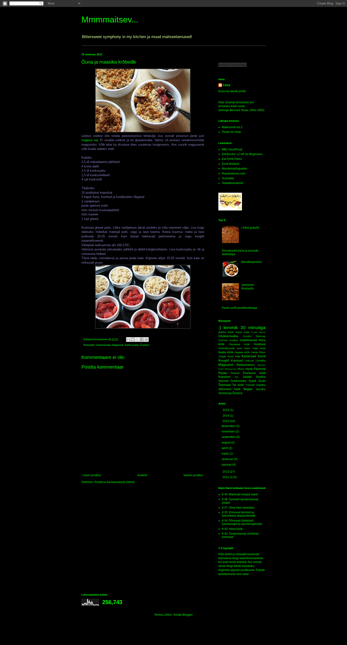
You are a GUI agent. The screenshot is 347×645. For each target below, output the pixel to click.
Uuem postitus (92, 475)
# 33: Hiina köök (232, 529)
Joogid (222, 356)
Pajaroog (260, 368)
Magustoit (117, 345)
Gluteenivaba (103, 345)
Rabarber (224, 377)
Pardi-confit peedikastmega (239, 307)
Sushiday (228, 178)
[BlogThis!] (133, 339)
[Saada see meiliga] (128, 339)
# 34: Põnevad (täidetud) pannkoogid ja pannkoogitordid (242, 522)
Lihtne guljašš (250, 227)
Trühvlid (249, 385)
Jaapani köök (242, 352)
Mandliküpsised (251, 262)
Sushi (262, 381)
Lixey (226, 85)
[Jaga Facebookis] (142, 339)
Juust (230, 356)
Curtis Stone (258, 332)
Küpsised (237, 360)
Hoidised (260, 344)
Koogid (223, 360)
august (226, 442)
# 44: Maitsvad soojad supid (240, 494)
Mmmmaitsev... (109, 19)
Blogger (187, 614)
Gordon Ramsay (254, 336)
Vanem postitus (193, 475)
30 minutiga (253, 327)
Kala (237, 356)
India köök (259, 348)
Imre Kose (243, 348)
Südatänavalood (232, 183)
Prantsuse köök (254, 373)
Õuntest (144, 345)
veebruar (228, 459)
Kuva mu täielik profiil (232, 91)
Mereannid (230, 369)
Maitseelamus (245, 364)
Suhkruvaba (132, 345)
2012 (226, 471)
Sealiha (261, 377)
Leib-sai (249, 360)
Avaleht (142, 475)
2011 (226, 477)
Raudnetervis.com (233, 173)
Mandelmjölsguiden (234, 168)
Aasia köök (242, 332)
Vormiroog (225, 393)
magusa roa (89, 140)
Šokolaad (224, 385)
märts (225, 453)
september (229, 437)
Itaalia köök (225, 352)
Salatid (247, 377)
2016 (226, 410)
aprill (225, 448)
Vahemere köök (229, 389)
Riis (236, 377)
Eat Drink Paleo (232, 159)
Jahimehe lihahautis (247, 286)
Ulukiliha (261, 385)
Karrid (262, 356)
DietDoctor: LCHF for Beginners (242, 154)
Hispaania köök (239, 344)
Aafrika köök (226, 332)
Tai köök (238, 385)
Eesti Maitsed (230, 164)
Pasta (222, 373)
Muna (240, 368)
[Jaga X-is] (137, 339)
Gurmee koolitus (228, 340)
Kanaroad (248, 356)
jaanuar (227, 464)
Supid (252, 381)
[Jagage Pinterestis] (146, 339)
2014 (226, 415)
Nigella (249, 368)
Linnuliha (261, 360)
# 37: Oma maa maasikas (238, 507)
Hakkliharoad (248, 340)
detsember (229, 426)
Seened (223, 381)
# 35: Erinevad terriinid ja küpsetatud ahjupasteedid (238, 514)
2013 (226, 421)
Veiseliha (261, 389)
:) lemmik (228, 327)
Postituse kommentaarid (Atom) (114, 482)
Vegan (248, 389)
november (228, 431)
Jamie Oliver (258, 352)
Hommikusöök (226, 348)
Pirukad (235, 373)
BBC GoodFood (232, 149)
